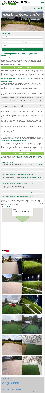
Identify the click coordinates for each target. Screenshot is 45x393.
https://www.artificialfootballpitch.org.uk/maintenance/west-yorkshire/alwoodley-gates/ (18, 192)
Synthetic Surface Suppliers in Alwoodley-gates (10, 383)
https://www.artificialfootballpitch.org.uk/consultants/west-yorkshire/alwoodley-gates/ (17, 183)
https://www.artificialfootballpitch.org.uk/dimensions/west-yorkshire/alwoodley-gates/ (17, 196)
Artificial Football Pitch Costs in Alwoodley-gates (11, 381)
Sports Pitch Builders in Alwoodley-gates (9, 379)
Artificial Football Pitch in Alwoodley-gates (9, 378)
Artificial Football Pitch (39, 391)
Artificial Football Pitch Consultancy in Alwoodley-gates (12, 385)
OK (30, 214)
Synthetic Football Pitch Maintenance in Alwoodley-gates (12, 388)
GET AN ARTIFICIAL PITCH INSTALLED (22, 67)
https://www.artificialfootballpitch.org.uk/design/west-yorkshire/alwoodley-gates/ (16, 187)
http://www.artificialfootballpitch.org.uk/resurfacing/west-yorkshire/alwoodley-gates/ (16, 78)
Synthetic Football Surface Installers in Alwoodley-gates (12, 384)
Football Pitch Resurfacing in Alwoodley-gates (10, 382)
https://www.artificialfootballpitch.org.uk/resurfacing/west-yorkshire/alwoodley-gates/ (17, 174)
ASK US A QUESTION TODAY (22, 153)
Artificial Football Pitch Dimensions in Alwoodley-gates (12, 389)
